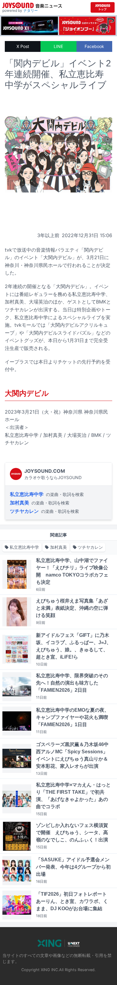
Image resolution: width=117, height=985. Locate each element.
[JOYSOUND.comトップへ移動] (103, 7)
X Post (22, 46)
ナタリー (30, 10)
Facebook (94, 46)
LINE (58, 46)
